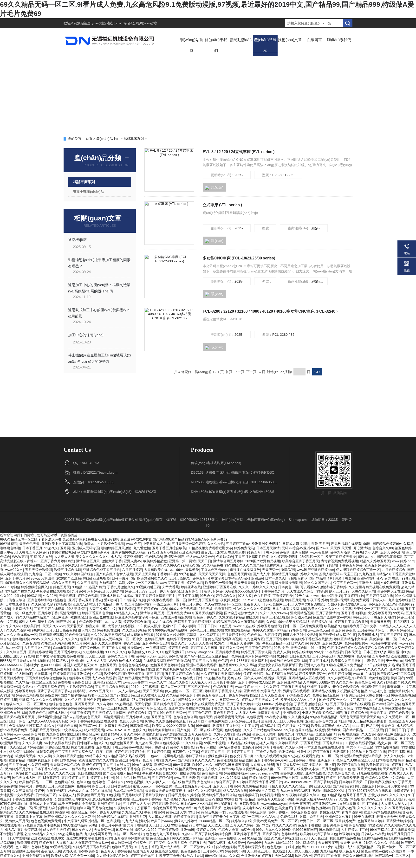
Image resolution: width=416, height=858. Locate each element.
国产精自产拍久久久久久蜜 (275, 825)
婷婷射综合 (283, 704)
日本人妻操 (186, 626)
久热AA (187, 834)
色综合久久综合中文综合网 (385, 778)
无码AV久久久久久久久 (370, 669)
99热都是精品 (305, 843)
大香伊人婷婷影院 (121, 626)
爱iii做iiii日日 (113, 600)
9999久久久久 (115, 652)
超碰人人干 (27, 622)
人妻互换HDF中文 (102, 609)
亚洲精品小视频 (323, 691)
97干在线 (302, 596)
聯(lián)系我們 (339, 40)
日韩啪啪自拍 (87, 743)
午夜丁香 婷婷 (317, 600)
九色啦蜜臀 (255, 717)
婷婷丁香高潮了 (156, 747)
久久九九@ (344, 682)
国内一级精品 (245, 799)
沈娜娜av (323, 808)
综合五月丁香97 (228, 782)
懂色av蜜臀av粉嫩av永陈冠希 (383, 851)
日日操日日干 (395, 730)
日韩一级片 (120, 578)
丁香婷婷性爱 (283, 596)
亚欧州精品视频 (302, 613)
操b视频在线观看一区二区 (166, 600)
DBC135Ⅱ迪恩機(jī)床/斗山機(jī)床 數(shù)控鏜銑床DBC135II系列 (234, 472)
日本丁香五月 (32, 548)
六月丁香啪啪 (137, 825)
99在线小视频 (275, 717)
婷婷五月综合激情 (304, 812)
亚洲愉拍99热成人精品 (128, 552)
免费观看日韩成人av (371, 600)
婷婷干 (39, 791)
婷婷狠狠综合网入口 (36, 587)
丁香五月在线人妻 (116, 765)
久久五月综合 (177, 843)
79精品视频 (217, 843)
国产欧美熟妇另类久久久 (149, 578)
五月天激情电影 (369, 769)
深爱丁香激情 (345, 578)
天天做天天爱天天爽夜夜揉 (165, 791)
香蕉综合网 (90, 734)
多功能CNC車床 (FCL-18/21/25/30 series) (239, 258)
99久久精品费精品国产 (32, 617)
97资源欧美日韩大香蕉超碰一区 (365, 695)
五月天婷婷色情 (170, 656)
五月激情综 (126, 609)
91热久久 (51, 548)
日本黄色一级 (288, 587)
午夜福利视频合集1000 (160, 773)
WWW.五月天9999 (103, 691)
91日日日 (199, 639)
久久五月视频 (87, 583)
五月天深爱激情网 (61, 786)
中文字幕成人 (72, 730)
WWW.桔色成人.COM (125, 661)
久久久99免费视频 (233, 778)
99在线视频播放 (385, 739)
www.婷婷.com (403, 561)
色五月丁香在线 (309, 825)
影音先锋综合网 (335, 825)
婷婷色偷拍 (8, 786)
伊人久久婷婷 (394, 756)
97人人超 (245, 596)
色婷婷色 (98, 782)
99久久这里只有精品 (187, 838)
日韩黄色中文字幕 (185, 752)
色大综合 (279, 851)
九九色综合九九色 (341, 773)
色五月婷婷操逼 (339, 674)
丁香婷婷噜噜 (304, 808)
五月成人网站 (238, 739)
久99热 (357, 552)
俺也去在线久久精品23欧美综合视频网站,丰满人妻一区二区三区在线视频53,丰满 (259, 769)
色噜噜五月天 (122, 847)
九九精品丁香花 (111, 604)
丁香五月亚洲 (310, 743)
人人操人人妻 (96, 661)
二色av (152, 756)
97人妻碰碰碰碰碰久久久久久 (153, 700)
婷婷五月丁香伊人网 (256, 652)
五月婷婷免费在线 (379, 596)
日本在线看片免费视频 (289, 609)
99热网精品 (124, 704)
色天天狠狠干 (175, 652)
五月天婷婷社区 (233, 635)
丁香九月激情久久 (120, 587)
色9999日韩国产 (304, 830)
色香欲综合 (224, 557)
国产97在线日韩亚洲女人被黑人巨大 (137, 695)
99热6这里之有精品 (263, 791)
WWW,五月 (374, 799)
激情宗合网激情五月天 (393, 734)
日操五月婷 (176, 795)
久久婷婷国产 (38, 765)
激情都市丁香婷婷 (333, 587)
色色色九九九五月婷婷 (264, 635)
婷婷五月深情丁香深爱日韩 (262, 782)
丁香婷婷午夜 (167, 574)
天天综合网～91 (303, 648)
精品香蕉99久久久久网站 (237, 665)
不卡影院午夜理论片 (15, 834)
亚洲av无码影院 (342, 600)
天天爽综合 (270, 570)
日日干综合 (17, 721)
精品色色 (59, 600)
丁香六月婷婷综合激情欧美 (46, 678)
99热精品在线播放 (240, 743)
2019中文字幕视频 (145, 687)
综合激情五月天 (164, 808)
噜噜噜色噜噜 (10, 548)
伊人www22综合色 (200, 557)
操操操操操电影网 (288, 583)
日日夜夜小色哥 (343, 808)
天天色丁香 (378, 713)
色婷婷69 (76, 678)
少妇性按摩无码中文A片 (72, 799)
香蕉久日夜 (132, 643)
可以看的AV (309, 587)
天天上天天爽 (145, 574)
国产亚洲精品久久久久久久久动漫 (50, 773)
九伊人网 (371, 552)
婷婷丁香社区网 (102, 778)
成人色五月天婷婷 (56, 830)
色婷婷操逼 (231, 808)
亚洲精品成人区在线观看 (306, 678)
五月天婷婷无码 (323, 656)
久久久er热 (215, 544)
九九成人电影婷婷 (135, 821)
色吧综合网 (287, 752)
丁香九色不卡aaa (214, 570)
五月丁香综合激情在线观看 (350, 704)
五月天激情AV (179, 578)
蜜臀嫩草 (393, 687)
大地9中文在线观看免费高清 (203, 704)
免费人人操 (281, 652)
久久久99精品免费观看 (36, 812)
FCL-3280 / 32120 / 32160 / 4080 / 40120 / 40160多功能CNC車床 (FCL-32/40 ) (270, 311)
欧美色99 (102, 669)
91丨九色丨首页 (146, 847)
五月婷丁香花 (188, 596)
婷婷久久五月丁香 (120, 656)
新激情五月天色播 (285, 574)
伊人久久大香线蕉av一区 (18, 635)
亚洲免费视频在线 (35, 856)
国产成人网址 (58, 713)
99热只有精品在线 (140, 669)
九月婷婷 (78, 591)
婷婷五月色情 (178, 648)
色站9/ (394, 843)
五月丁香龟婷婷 (277, 639)
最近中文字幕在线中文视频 (189, 708)
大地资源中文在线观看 (17, 795)
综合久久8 (179, 643)
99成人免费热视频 (183, 609)
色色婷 (223, 661)
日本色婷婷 (68, 760)
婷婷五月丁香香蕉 (327, 856)
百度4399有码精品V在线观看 (370, 791)
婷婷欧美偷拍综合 (161, 730)
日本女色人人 (82, 830)
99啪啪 (19, 596)
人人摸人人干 (245, 713)
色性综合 (140, 843)
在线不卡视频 (56, 791)
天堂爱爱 (192, 570)
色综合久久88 (382, 548)
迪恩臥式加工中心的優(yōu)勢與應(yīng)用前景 (98, 313)
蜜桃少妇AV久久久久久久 (387, 795)
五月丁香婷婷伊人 (67, 652)
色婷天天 (205, 717)
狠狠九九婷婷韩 (185, 821)
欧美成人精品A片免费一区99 (72, 856)
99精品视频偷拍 (387, 747)
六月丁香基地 (273, 747)
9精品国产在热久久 (19, 591)
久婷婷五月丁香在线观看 (91, 847)
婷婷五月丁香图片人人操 (223, 691)
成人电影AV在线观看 (257, 808)
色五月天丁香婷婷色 (116, 851)
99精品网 (34, 596)
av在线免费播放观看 (176, 617)
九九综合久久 (132, 812)
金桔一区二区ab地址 (128, 834)
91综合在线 (124, 830)
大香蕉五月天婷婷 (32, 552)
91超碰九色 (378, 691)
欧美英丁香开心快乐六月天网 (181, 856)
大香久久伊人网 (363, 591)
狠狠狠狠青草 (297, 578)
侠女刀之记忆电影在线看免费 (223, 552)
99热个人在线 (206, 747)
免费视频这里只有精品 (25, 726)
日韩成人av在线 (373, 834)
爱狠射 (266, 721)
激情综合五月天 (88, 561)
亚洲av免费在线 (101, 617)
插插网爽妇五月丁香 (42, 760)
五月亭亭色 (380, 656)
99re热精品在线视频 (112, 817)
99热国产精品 (94, 587)
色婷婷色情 (233, 730)
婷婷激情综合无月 (136, 622)
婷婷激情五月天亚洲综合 (71, 674)
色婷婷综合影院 (139, 713)
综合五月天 (100, 786)
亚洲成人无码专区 (85, 548)
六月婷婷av (95, 591)
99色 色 (349, 769)
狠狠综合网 (162, 765)
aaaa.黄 (358, 726)
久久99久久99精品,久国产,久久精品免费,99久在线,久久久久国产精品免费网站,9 (223, 565)
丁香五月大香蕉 (190, 604)
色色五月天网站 (239, 574)
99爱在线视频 (10, 825)
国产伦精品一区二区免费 (395, 674)
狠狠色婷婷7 (91, 765)
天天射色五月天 (259, 851)
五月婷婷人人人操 (136, 804)
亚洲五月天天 (84, 704)
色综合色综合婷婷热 (133, 665)
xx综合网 (247, 830)
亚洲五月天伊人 (319, 687)
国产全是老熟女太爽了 (241, 613)
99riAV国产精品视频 (349, 799)
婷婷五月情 (258, 812)
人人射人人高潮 (200, 643)
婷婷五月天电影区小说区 (275, 799)
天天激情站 (316, 565)
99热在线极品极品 (324, 717)
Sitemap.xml (298, 520)
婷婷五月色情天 (269, 626)
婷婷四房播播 (270, 795)
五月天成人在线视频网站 (31, 661)
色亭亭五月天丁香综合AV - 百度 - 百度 (83, 752)
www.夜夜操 (319, 552)
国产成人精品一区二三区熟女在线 (185, 847)
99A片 (319, 652)
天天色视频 (67, 596)
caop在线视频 (237, 812)
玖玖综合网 (303, 856)
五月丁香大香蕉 (113, 648)
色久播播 (363, 656)
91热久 (219, 643)
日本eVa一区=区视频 (196, 804)
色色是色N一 (276, 847)
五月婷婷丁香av (238, 544)
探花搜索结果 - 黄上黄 (318, 765)
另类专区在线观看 (296, 691)
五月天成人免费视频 (106, 643)
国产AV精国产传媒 (386, 704)
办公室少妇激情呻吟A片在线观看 (137, 739)
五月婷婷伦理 (162, 778)
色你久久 (139, 730)
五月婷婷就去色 (137, 717)
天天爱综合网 (104, 830)
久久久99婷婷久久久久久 (257, 587)
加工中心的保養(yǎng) (86, 335)
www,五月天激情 (186, 778)
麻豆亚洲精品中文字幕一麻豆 (137, 617)
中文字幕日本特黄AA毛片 (230, 578)
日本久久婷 (299, 643)
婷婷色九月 (194, 583)
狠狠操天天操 (25, 756)
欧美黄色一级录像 (218, 583)
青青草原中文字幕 (28, 817)
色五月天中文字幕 (295, 726)
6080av (267, 704)
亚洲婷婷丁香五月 (247, 834)
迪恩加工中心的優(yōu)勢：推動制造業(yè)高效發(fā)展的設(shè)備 (99, 288)
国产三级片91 (66, 622)
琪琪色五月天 (349, 851)
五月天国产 (270, 834)
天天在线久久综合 (300, 591)
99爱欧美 (375, 825)
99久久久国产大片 (317, 583)
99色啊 (29, 656)
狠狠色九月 (286, 734)
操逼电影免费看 (82, 747)
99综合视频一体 (213, 812)
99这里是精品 (76, 609)
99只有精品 (187, 574)
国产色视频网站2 (214, 721)
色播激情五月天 (121, 743)
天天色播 (388, 726)
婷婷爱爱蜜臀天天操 (229, 717)
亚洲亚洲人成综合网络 (51, 808)
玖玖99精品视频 (59, 604)
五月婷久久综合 (231, 648)
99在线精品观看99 (182, 769)
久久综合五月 (16, 652)
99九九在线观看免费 (270, 756)
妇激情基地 (42, 674)
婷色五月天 (61, 587)
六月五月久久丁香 (37, 648)
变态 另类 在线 (41, 557)
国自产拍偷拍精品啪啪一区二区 (84, 695)
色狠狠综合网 (212, 773)
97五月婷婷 (80, 643)
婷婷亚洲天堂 (176, 812)
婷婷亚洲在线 (191, 587)
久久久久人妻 (32, 743)
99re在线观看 (142, 765)
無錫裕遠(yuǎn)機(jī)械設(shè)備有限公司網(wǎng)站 (117, 23)
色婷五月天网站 (264, 734)
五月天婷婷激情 (392, 552)
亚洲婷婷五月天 (109, 804)
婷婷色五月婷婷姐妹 (129, 752)
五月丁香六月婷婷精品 (57, 561)
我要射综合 (46, 622)
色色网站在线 (64, 782)
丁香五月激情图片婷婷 (252, 557)
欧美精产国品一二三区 (35, 782)
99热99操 (203, 726)
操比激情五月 (365, 786)
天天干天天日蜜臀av (336, 669)
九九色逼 (375, 700)
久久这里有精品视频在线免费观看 (374, 587)
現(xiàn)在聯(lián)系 (214, 189)
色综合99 (52, 695)
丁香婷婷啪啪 (354, 596)
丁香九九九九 (221, 708)
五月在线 (103, 747)
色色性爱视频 (227, 760)
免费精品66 (289, 817)
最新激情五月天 (373, 687)
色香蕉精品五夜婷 (325, 695)
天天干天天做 (244, 583)
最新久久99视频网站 (358, 856)
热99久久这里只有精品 (270, 630)
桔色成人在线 (78, 791)
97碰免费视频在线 (13, 804)
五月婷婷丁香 (48, 613)
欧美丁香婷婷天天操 (340, 557)
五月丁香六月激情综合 (166, 591)
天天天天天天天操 (211, 574)
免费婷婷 (83, 786)
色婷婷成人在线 (292, 773)
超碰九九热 (366, 557)
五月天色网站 (332, 769)
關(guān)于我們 (216, 45)
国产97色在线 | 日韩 (187, 678)
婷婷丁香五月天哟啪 (105, 812)
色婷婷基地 (39, 847)
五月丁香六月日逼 (203, 648)
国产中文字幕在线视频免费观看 (59, 656)
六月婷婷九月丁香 (354, 830)
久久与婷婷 (105, 704)
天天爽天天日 (393, 769)
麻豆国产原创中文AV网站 (332, 617)
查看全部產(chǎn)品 (88, 192)
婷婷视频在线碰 (108, 630)
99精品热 (334, 795)
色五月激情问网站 (137, 604)
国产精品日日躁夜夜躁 (231, 765)
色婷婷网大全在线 (390, 591)
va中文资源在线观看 (59, 743)
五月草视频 (168, 552)
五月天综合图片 (273, 695)
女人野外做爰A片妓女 (112, 856)
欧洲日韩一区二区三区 (316, 821)
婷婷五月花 (200, 578)
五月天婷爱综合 (200, 734)
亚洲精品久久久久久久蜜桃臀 (41, 700)
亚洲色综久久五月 (338, 817)
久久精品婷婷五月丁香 (183, 695)
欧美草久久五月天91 (346, 661)
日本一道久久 (275, 578)
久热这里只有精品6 (55, 643)
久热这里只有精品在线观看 (239, 617)
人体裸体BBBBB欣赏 (318, 682)
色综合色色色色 (60, 704)
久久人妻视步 (298, 717)
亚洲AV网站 (366, 578)
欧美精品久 (332, 626)
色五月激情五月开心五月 (192, 786)
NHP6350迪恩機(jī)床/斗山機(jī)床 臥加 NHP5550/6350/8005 (234, 482)
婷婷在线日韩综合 (42, 565)
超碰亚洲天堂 (329, 812)
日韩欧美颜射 (249, 804)
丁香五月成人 (319, 661)
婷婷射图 (6, 674)
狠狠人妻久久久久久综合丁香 (290, 786)
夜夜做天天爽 (51, 851)
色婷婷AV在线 (322, 622)
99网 (366, 544)
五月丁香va (17, 765)
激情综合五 (79, 812)
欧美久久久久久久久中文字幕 (330, 609)
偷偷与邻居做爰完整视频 (288, 661)
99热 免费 (281, 648)
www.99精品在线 (72, 769)
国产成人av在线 (154, 769)
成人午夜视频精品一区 (363, 847)
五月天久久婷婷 (242, 825)
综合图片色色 (301, 617)
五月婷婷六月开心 (166, 704)
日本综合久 (115, 782)
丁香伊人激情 (266, 752)
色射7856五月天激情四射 (249, 661)
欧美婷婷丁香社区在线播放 (311, 639)
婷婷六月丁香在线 (32, 786)
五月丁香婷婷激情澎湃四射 (155, 596)
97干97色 (16, 773)
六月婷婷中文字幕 (383, 643)
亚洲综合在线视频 (13, 713)
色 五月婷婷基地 (343, 630)
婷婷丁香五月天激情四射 (331, 752)
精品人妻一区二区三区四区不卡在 (186, 687)
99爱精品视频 (60, 847)
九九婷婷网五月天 (97, 834)
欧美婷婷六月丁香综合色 (318, 834)
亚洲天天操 (322, 786)
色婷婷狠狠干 (248, 795)
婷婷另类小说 (235, 851)
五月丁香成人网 (313, 708)
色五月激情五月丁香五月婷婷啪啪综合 (230, 695)
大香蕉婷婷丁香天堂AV (92, 843)
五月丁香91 (370, 804)
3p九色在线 (193, 669)
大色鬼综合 (205, 782)
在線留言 (314, 40)
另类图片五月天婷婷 (44, 730)
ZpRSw (248, 600)
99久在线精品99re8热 (79, 825)
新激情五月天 (143, 851)
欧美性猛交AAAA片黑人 (298, 700)
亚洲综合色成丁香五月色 (101, 570)
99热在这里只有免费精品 (345, 665)
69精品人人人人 (126, 613)
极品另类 (372, 726)
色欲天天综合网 (131, 721)
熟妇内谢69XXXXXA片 (329, 791)
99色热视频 (134, 782)
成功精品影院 (270, 726)
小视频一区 (23, 808)
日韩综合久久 (229, 700)
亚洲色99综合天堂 (107, 682)
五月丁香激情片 (327, 613)
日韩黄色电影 (121, 786)
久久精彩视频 (211, 791)
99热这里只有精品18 (294, 622)
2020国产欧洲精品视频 (262, 561)
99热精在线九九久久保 (222, 856)
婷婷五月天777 (136, 591)
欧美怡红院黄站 (323, 726)
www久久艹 (158, 682)
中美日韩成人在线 (156, 544)
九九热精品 (13, 648)
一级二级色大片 (165, 604)
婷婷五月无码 (295, 600)
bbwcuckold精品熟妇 (326, 596)
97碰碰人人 (66, 795)
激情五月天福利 (269, 713)
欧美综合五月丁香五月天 (300, 561)
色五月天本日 (90, 639)
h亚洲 (321, 648)
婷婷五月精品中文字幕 (350, 639)
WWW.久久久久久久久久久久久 (54, 639)
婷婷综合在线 (241, 821)
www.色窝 (133, 544)
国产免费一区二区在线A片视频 (200, 730)
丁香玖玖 (118, 669)
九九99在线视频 (191, 799)
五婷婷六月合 (296, 565)
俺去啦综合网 (121, 843)
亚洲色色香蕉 (67, 726)
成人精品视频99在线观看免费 (31, 752)
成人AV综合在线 (235, 791)
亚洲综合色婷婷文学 (164, 743)
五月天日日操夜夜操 (61, 630)
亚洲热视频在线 (401, 669)
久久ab (14, 626)
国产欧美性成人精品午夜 (337, 635)
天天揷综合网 (10, 687)
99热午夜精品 (365, 708)
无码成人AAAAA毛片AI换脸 (47, 721)
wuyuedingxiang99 (264, 773)
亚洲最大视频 (369, 583)
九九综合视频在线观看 (63, 734)
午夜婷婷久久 (124, 808)
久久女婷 (368, 734)
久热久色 (70, 851)
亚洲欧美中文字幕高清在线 (61, 544)
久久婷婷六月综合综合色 (148, 708)
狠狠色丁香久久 (205, 617)
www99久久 (14, 570)
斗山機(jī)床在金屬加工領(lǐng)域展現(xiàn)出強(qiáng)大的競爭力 (99, 358)
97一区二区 (329, 756)
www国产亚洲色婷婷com (315, 570)
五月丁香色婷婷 (199, 713)
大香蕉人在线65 (262, 765)
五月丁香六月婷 (17, 578)
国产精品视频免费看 (133, 678)
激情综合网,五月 (152, 613)
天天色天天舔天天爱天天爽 (359, 717)
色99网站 (22, 847)
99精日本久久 (95, 756)
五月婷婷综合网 (356, 713)
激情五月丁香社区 (225, 726)
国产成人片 (261, 574)
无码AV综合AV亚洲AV (298, 548)
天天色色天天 (29, 544)
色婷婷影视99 (308, 669)
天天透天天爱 (218, 825)
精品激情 (245, 760)
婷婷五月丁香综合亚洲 (351, 622)
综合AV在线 (357, 825)
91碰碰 (282, 656)
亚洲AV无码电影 (85, 604)
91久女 (49, 726)
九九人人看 (112, 622)
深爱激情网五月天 (90, 795)
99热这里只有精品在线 (369, 752)
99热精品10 (187, 808)
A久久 (103, 743)
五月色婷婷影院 (39, 600)
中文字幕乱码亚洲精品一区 (84, 821)
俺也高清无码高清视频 (225, 639)
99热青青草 (181, 765)
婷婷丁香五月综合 (339, 708)
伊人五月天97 (339, 591)
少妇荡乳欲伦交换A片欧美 (347, 604)
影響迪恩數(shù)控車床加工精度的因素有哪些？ (99, 263)
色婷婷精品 (289, 834)
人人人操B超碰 (129, 691)
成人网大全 (86, 630)
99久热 (315, 643)
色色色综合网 (365, 682)
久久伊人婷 (73, 700)
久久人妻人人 (155, 782)
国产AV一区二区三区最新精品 (206, 656)
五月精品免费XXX (180, 613)
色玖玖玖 (103, 739)
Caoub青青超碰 (65, 648)
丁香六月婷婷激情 (276, 552)
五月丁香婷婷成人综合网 (256, 682)
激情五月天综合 (116, 726)
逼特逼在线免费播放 (245, 570)
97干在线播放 (375, 665)
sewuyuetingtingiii (200, 652)
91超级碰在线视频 (61, 552)
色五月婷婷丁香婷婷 (146, 799)
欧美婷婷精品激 (155, 561)
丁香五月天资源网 (240, 643)
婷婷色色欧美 (399, 713)
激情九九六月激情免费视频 (104, 544)
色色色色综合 (191, 851)
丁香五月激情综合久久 (311, 704)
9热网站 (38, 630)
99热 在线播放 (348, 734)
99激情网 (62, 812)
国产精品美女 (343, 786)
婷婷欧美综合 (88, 851)
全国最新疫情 (326, 734)
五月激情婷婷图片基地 (131, 838)
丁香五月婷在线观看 (49, 609)
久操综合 (193, 795)
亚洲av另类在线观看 (201, 665)
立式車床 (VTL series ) (222, 205)
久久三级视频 (22, 791)
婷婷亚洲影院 (133, 557)
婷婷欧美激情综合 (312, 674)
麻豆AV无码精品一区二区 (334, 739)
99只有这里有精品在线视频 (304, 730)
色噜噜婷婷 (20, 639)
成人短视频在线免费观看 (110, 799)
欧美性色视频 (379, 678)
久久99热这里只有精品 (108, 635)
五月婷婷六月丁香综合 (123, 769)
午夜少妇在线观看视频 (53, 591)
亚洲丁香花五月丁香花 (85, 600)
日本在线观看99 (17, 604)
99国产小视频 (214, 743)
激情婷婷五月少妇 (18, 769)
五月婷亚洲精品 (289, 682)
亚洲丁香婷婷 (80, 713)
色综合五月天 (223, 687)
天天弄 (281, 678)
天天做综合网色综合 (65, 765)
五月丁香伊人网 (149, 565)
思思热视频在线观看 (346, 544)
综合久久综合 (179, 682)
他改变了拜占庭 (242, 756)
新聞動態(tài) (241, 40)
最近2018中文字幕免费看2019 (89, 838)
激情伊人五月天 (17, 821)
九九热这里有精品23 (374, 574)
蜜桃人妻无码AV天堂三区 (338, 574)
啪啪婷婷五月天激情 (116, 548)
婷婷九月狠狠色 (182, 747)
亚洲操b (211, 838)
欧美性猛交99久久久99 (145, 652)
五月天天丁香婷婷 (226, 786)
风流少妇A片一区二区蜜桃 (138, 583)
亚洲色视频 (209, 778)
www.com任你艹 (135, 682)
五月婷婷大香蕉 (227, 652)
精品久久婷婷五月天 (375, 561)
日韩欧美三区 (46, 795)
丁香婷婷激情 (168, 830)
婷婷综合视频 (88, 596)
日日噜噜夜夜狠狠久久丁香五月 (388, 782)
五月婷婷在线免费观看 (54, 669)
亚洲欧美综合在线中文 (48, 838)
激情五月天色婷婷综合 (167, 665)
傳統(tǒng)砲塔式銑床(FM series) (216, 463)
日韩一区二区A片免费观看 (302, 626)
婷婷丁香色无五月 (143, 856)
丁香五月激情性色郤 (80, 739)
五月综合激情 (102, 808)
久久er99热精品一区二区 (223, 604)
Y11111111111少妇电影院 (325, 847)
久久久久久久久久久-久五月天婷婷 (383, 808)
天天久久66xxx (53, 626)
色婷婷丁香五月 (185, 817)
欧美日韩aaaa (161, 821)
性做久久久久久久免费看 (251, 609)
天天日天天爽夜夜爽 (288, 721)
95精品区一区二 (311, 557)
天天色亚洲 (319, 838)
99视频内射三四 (148, 587)
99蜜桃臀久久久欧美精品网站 (27, 583)
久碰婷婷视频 (93, 652)
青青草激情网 (352, 812)
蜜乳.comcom (143, 786)
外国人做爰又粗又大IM (80, 665)
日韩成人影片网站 (295, 544)
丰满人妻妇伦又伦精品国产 (322, 713)
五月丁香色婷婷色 (258, 648)
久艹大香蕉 (170, 587)
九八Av (170, 760)
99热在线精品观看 (181, 782)
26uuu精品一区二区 (214, 821)
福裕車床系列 (134, 139)
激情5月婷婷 (213, 591)
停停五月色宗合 (345, 583)
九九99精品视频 (254, 786)
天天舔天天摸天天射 (303, 851)
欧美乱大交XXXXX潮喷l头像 (173, 726)
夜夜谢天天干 (254, 604)
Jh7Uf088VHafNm (298, 782)
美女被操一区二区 (382, 639)
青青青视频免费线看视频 (339, 561)
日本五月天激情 (268, 548)
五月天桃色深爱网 (208, 613)
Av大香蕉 (396, 609)
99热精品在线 (214, 678)
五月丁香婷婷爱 (325, 782)
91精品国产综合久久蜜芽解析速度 (238, 622)
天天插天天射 (95, 656)
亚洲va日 (187, 830)
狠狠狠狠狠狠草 (51, 635)
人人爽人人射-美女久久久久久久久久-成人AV (87, 557)
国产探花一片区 (91, 726)
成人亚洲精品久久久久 (119, 565)
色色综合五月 (160, 838)
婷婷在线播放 (302, 652)
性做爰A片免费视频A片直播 (361, 756)
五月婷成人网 (332, 643)
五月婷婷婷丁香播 (302, 760)
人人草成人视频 (160, 817)
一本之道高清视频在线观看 (324, 747)
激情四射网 (342, 721)
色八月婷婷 (262, 596)
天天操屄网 (114, 591)
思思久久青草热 (312, 778)
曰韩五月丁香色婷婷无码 (192, 622)
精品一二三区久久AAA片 (259, 817)
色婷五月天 (197, 843)
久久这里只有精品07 (137, 630)
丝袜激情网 (296, 847)
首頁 (89, 139)
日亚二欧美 (52, 574)
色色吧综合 (153, 557)
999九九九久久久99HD (273, 830)
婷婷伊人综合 (206, 830)
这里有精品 (17, 760)
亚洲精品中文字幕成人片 (262, 691)
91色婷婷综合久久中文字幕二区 (343, 700)
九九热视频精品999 (278, 843)
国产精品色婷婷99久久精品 (392, 544)
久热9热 (394, 665)
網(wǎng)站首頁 (191, 45)
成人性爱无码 (94, 730)
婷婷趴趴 (80, 691)
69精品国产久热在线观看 (126, 756)
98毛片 (409, 799)
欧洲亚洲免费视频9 (266, 544)
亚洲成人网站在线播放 (116, 596)
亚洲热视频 (101, 578)
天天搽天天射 (201, 682)
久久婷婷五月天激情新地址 (221, 674)
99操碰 (321, 591)
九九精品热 (328, 851)
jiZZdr (304, 838)
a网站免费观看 (229, 747)
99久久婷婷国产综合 (78, 574)
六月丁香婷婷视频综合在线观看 (93, 721)
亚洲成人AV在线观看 (100, 678)
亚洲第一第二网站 (182, 561)
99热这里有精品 (70, 834)
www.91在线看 (364, 674)
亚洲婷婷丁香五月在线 (220, 587)
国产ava (322, 548)
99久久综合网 (192, 743)
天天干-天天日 (351, 843)
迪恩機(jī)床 (77, 240)
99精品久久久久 (44, 834)
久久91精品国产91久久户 (396, 682)
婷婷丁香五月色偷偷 (97, 613)
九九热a (141, 743)
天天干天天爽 (153, 691)
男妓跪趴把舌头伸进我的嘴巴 (164, 734)
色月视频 (113, 821)
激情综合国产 (174, 557)
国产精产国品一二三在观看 (363, 730)
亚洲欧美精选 (189, 552)
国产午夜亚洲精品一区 (272, 643)
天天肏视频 (143, 704)
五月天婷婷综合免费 (249, 669)
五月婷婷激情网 (40, 652)
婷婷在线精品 (259, 778)
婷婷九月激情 (340, 552)
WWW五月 (20, 557)
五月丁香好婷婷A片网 (270, 760)
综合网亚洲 (60, 617)
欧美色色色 (37, 713)
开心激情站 (361, 548)
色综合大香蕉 (228, 830)
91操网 (331, 565)
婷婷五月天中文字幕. (392, 786)
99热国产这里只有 (285, 778)
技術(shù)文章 (290, 40)
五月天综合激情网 (38, 570)
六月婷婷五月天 (209, 808)
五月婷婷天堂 (213, 851)
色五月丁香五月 (213, 752)
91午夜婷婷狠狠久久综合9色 (303, 795)
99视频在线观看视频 (360, 743)
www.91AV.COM (118, 730)
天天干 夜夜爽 (299, 804)
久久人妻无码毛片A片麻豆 (347, 678)
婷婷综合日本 (89, 648)
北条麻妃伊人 (22, 609)
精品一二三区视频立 (112, 708)
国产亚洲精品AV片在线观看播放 (336, 804)
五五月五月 (154, 674)
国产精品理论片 (321, 578)
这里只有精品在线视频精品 (384, 812)
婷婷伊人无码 (146, 656)
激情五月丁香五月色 (203, 600)
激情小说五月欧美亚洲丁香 (124, 674)
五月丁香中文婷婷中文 (243, 704)
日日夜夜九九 (300, 656)
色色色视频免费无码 (46, 821)
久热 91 (395, 773)
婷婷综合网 (164, 786)
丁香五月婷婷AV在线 (127, 747)
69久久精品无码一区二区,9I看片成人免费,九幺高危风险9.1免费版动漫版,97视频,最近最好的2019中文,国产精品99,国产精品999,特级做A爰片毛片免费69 (114, 539)
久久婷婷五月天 (287, 743)
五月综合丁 (193, 591)
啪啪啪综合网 (80, 808)
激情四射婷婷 (27, 843)
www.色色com (318, 630)
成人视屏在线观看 (140, 635)
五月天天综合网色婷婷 (188, 544)
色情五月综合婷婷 (50, 687)
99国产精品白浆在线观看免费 (392, 830)
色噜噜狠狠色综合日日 (74, 682)
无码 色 (193, 791)
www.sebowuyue (274, 804)
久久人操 (44, 756)
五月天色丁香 (161, 717)
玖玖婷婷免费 (345, 821)
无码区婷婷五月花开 (244, 721)
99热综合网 (297, 630)
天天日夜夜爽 (328, 843)
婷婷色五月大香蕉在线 (56, 843)
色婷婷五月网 (154, 639)
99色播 (77, 587)
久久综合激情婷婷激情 (26, 747)
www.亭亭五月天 (172, 583)
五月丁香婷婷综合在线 (182, 674)
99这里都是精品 (172, 756)
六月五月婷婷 (132, 570)
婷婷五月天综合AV (382, 604)
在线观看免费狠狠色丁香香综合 (166, 661)
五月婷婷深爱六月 (251, 847)
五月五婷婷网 (83, 669)
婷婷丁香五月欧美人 (179, 739)
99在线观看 (334, 652)
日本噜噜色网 (386, 760)
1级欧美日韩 (31, 626)
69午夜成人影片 (148, 626)
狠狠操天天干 (387, 817)
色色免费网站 (90, 565)
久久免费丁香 (210, 635)
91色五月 (254, 552)
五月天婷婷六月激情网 (109, 713)
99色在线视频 (101, 791)
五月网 (65, 548)
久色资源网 (30, 643)
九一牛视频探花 (154, 648)
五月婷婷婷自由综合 (152, 609)
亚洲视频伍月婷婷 (25, 851)
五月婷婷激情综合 (371, 630)
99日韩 (193, 812)
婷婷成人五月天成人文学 (260, 700)
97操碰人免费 (134, 600)
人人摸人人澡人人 (394, 804)
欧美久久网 (264, 583)
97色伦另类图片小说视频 (42, 825)
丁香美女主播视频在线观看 (270, 739)
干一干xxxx (394, 661)
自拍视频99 (108, 583)
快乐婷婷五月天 (379, 613)
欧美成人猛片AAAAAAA (314, 799)
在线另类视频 (190, 773)
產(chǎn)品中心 (108, 139)
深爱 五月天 (320, 544)
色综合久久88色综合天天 (355, 760)
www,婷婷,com (246, 687)
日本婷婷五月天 (351, 782)
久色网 (271, 622)
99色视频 (113, 795)
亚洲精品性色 (316, 773)
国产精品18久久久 (218, 669)
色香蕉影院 (222, 609)
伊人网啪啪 (23, 674)
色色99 (403, 604)
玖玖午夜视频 (303, 739)
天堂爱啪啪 (20, 838)
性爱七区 (304, 752)
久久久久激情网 (18, 630)
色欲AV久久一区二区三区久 (26, 704)
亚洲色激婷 (91, 700)
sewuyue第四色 (42, 578)
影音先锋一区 (95, 626)
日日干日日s (206, 626)
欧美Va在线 (213, 799)
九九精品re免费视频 (128, 791)
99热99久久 (96, 769)
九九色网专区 (254, 639)
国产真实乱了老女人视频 (114, 574)
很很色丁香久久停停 (211, 739)
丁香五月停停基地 (111, 825)
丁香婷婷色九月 (273, 591)
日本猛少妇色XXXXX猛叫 (42, 665)
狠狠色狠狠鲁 (218, 756)
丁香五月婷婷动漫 (13, 565)
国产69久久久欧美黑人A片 (197, 700)
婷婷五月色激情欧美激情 (344, 778)
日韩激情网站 (140, 726)
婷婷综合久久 (226, 596)
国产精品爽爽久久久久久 (196, 760)
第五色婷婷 (403, 548)
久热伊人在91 (224, 734)
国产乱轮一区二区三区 (392, 856)
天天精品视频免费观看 (370, 721)
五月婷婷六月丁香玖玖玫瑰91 (144, 795)
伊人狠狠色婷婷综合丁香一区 (358, 570)
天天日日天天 (159, 825)
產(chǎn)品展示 (265, 45)
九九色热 (170, 799)
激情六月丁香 (112, 561)
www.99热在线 (244, 626)
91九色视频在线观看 (372, 773)
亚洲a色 (257, 578)
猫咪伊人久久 (202, 765)
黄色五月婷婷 (223, 713)
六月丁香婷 (249, 726)
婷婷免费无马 (244, 548)
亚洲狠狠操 (300, 552)
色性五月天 (107, 665)
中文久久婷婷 (269, 687)
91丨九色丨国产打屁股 (133, 778)
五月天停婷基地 (29, 830)
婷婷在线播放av (236, 773)
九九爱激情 (141, 548)
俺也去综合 (17, 600)
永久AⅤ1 (343, 726)
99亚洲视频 (8, 544)
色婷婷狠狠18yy (356, 643)
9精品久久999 (145, 830)
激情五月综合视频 (67, 570)
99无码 (398, 613)
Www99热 (254, 843)
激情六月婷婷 (399, 691)
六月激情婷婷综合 (79, 687)
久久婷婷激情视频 (284, 557)
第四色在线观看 (89, 773)
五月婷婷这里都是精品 (395, 708)
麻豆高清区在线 (167, 851)
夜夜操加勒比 (230, 600)
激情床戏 (334, 730)
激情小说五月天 (311, 817)
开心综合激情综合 (345, 687)
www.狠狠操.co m (232, 838)
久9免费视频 (390, 583)
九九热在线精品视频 (295, 791)
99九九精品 (305, 734)
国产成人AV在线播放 (258, 678)
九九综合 (35, 574)
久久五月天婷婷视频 (281, 669)
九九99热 (176, 570)
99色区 (153, 552)
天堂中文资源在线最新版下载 (280, 665)
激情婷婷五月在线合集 (219, 795)
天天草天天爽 (160, 678)
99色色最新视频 (77, 635)
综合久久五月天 (63, 583)
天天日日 (204, 561)
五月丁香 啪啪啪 (353, 613)
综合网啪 (37, 734)
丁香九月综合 (333, 743)
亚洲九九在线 (314, 665)
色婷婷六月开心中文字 (360, 626)
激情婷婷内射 (404, 791)
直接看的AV (109, 734)
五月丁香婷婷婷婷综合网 (213, 834)
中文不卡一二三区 (359, 747)
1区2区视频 (401, 622)
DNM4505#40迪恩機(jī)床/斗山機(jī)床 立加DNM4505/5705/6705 (234, 492)
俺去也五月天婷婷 (49, 739)
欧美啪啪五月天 (378, 765)
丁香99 (158, 713)
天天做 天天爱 (340, 548)
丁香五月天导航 (293, 687)
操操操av (134, 648)
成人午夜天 (8, 552)
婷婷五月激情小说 (165, 804)
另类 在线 (234, 678)
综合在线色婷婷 (224, 847)
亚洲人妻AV (132, 561)
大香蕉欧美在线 (156, 570)
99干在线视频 (364, 817)
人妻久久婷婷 (130, 734)
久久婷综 (38, 604)
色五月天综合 (176, 713)
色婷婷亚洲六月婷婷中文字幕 (253, 656)
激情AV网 (288, 570)
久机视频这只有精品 (352, 691)
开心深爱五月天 (225, 804)
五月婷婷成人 (68, 565)
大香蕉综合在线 (57, 747)
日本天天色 (353, 652)
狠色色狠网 (363, 739)
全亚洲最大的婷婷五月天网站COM (267, 856)
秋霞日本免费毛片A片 (93, 552)
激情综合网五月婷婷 (228, 561)
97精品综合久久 (298, 695)
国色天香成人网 (24, 778)
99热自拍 (207, 596)
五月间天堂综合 (288, 765)
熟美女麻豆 (283, 808)
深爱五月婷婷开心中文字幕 (219, 817)
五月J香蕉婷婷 (48, 778)
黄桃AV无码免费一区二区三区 (275, 821)
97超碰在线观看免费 (303, 756)
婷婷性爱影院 (253, 674)
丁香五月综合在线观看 (112, 687)
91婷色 (13, 587)
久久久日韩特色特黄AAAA (262, 730)
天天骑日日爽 (380, 622)
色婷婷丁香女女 (178, 639)
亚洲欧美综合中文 (318, 721)
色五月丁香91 (153, 760)
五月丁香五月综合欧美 (169, 548)
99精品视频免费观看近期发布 (210, 548)
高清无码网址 (70, 613)
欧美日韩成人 (368, 635)
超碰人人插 (264, 743)
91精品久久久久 (376, 843)
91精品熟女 (60, 661)
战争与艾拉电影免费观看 (76, 804)
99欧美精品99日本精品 (188, 825)
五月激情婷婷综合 (399, 821)
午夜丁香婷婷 (154, 812)
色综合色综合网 (185, 717)
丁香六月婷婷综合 (399, 630)
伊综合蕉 (13, 643)
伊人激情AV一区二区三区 (184, 691)
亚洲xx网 (77, 661)
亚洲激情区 (291, 713)
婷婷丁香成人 (278, 812)
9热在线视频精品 (238, 630)
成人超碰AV (236, 843)
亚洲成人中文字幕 (42, 804)
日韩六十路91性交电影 (300, 635)
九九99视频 (346, 656)
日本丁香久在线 (46, 769)
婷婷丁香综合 (196, 756)
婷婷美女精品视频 (29, 695)
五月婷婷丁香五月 (240, 752)
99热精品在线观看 (116, 700)
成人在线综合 (162, 622)
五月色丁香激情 (224, 682)
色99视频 (243, 734)
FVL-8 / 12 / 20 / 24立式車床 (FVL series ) (238, 152)
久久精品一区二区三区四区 (35, 682)
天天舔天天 (75, 626)
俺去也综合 (78, 617)
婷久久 (30, 669)
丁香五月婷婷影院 (393, 635)
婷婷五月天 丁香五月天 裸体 (374, 617)
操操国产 (397, 678)
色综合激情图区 (91, 622)
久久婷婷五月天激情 (68, 756)
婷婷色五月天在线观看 (206, 630)
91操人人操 (393, 799)
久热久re (28, 687)
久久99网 (50, 596)
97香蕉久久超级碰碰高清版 (177, 635)
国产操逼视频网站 (169, 669)
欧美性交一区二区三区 (370, 609)
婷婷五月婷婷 (25, 691)
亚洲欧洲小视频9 (128, 760)
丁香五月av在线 (204, 661)
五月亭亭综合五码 (155, 643)
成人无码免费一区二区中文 (122, 639)
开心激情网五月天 (279, 604)
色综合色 (83, 782)
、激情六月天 (374, 661)
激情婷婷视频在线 (350, 765)
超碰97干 (169, 626)
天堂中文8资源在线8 (310, 604)
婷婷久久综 (308, 574)
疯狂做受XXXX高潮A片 (242, 591)
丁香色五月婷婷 (351, 565)
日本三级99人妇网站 (379, 652)
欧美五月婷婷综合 (377, 565)
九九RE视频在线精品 (281, 674)
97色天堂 (206, 609)
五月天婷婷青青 (12, 678)
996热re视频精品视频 (171, 630)
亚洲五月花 (326, 760)
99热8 (228, 799)
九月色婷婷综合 (393, 570)
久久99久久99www (274, 613)
